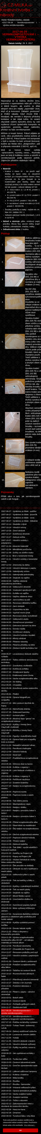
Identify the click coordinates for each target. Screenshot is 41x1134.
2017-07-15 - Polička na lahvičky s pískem (19, 1022)
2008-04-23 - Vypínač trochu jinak (15, 613)
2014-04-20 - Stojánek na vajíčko (15, 893)
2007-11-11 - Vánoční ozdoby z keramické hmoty (19, 560)
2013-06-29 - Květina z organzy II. (15, 776)
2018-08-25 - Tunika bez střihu (14, 1059)
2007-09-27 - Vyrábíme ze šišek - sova (17, 518)
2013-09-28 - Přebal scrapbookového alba (19, 822)
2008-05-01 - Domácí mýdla (13, 629)
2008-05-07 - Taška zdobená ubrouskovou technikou (19, 661)
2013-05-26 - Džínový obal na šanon (17, 764)
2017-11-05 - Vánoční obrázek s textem (18, 1041)
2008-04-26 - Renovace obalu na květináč (19, 616)
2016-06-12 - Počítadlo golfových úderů (18, 1004)
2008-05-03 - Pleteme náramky (14, 642)
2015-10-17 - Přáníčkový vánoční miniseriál (19, 979)
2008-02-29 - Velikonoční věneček (16, 587)
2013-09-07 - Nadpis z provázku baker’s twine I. (18, 811)
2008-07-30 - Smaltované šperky (15, 672)
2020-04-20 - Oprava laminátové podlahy (18, 1091)
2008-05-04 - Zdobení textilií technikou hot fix (19, 649)
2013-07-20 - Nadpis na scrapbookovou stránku (18, 787)
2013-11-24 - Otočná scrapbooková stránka (20, 834)
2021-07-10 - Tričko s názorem (14, 1100)
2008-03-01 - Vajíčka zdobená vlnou (16, 596)
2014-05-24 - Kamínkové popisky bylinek (18, 905)
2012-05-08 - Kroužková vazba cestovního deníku (19, 689)
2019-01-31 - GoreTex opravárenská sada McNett (19, 1066)
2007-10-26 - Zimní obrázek (13, 531)
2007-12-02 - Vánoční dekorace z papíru (18, 568)
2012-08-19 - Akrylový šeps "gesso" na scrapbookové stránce (18, 720)
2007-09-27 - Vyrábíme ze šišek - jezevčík (19, 514)
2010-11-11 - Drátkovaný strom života (17, 675)
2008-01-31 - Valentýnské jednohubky (17, 574)
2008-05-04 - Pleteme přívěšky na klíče (18, 645)
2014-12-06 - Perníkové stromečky (16, 946)
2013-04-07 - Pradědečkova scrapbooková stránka (19, 759)
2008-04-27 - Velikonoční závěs (14, 619)
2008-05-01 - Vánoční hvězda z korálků (18, 635)
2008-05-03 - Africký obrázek (13, 638)
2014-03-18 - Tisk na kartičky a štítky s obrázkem (17, 881)
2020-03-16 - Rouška (10, 1081)
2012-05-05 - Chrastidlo (11, 685)
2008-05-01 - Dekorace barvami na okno (18, 625)
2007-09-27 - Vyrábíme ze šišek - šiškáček (19, 521)
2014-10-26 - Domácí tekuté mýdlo (16, 928)
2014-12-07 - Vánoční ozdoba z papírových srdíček (20, 956)
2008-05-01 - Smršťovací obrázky (15, 632)
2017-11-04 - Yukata (10, 1038)
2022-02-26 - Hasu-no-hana (13, 1109)
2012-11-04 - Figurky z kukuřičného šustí (18, 736)
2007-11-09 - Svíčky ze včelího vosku (17, 553)
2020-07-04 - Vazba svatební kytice (16, 1094)
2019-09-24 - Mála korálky (12, 1078)
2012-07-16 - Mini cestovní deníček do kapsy (17, 704)
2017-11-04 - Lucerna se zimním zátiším (18, 1034)
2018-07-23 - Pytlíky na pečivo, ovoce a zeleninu (18, 1048)
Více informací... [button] (29, 1125)
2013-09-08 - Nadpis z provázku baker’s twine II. (18, 817)
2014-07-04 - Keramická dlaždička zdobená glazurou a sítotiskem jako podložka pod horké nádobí (20, 916)
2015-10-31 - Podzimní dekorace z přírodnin (16, 987)
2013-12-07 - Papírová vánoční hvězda (18, 838)
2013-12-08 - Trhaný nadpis (13, 841)
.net (19, 5)
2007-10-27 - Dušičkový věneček (15, 534)
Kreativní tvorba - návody (19, 20)
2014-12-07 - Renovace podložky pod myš (19, 952)
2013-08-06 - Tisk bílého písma (14, 801)
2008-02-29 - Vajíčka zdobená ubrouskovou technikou (14, 582)
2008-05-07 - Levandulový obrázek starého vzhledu (19, 655)
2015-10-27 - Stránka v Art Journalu (16, 983)
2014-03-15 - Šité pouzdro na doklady (17, 865)
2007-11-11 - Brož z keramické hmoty (17, 556)
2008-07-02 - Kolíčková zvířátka (15, 669)
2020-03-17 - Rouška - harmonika (15, 1084)
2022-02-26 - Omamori (11, 1113)
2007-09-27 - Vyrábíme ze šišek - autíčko (18, 511)
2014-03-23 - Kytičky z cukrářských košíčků (20, 886)
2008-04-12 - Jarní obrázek (13, 606)
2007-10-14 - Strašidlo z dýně (14, 524)
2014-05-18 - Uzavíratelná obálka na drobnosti (17, 900)
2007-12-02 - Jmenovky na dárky (15, 565)
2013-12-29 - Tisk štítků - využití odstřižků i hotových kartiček (19, 848)
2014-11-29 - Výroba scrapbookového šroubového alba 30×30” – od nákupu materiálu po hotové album (17, 940)
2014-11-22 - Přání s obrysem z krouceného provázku (14, 933)
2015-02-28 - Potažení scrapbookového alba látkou (18, 966)
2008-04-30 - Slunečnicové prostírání (17, 622)
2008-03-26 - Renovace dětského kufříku (18, 603)
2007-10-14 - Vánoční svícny (13, 527)
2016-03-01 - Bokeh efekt (12, 998)
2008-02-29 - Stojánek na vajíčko (15, 578)
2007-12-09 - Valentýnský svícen (15, 571)
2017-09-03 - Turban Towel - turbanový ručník (18, 1026)
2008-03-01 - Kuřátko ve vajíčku (15, 593)
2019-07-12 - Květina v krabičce (15, 1075)
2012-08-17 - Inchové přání (13, 715)
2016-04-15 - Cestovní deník (13, 1001)
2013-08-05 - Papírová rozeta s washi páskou (17, 796)
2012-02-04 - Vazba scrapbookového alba (19, 678)
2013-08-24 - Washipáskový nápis (16, 804)
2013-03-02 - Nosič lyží (11, 755)
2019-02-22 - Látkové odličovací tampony (19, 1071)
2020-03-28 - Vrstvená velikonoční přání (18, 1087)
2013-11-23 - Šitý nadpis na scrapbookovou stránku (20, 830)
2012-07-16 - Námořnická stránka (15, 709)
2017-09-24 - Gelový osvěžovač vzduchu (19, 1031)
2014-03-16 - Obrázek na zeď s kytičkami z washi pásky (19, 870)
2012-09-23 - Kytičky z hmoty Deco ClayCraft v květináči (16, 725)
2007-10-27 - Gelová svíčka (13, 537)
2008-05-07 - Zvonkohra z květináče (16, 666)
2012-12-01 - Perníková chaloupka (16, 748)
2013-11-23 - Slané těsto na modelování (18, 825)
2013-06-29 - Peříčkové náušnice (15, 779)
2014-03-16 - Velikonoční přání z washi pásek (18, 875)
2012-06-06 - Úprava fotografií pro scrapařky (15, 698)
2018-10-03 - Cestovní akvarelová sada (18, 1062)
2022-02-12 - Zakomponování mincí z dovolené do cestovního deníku (17, 1105)
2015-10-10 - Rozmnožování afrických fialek (17, 975)
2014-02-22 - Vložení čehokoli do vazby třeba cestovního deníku (18, 861)
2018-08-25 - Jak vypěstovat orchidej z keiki (18, 1054)
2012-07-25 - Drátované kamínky (15, 712)
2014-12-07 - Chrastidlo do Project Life (17, 949)
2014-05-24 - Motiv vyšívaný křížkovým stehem (18, 909)
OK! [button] (20, 1130)
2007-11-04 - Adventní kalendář (14, 546)
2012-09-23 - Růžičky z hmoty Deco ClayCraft (16, 731)
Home (4, 20)
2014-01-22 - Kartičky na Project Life (16, 853)
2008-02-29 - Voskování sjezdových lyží (18, 590)
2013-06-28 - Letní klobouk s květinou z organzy (18, 771)
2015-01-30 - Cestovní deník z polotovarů (19, 961)
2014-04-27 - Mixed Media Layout (15, 896)
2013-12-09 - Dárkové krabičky (14, 844)
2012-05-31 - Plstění (10, 694)
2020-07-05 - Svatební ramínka (14, 1097)
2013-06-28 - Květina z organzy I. (15, 767)
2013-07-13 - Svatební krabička (14, 783)
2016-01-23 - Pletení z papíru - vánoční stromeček (18, 993)
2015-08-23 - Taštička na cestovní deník (18, 970)
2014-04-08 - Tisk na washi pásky (15, 889)
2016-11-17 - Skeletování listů (14, 1007)
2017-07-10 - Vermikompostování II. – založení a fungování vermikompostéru (18, 1017)
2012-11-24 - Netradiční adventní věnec (18, 745)
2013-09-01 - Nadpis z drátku (13, 807)
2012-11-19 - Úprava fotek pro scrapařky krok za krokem (18, 740)
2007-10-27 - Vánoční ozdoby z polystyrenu (14, 541)
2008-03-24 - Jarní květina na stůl (15, 600)
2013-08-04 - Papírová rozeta (13, 792)
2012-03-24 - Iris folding (11, 682)
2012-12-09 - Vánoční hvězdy (14, 752)
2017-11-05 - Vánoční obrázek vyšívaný (18, 1044)
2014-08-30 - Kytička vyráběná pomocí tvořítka (18, 923)
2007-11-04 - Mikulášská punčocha (16, 549)
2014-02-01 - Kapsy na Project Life (16, 856)
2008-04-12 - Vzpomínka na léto (15, 609)
